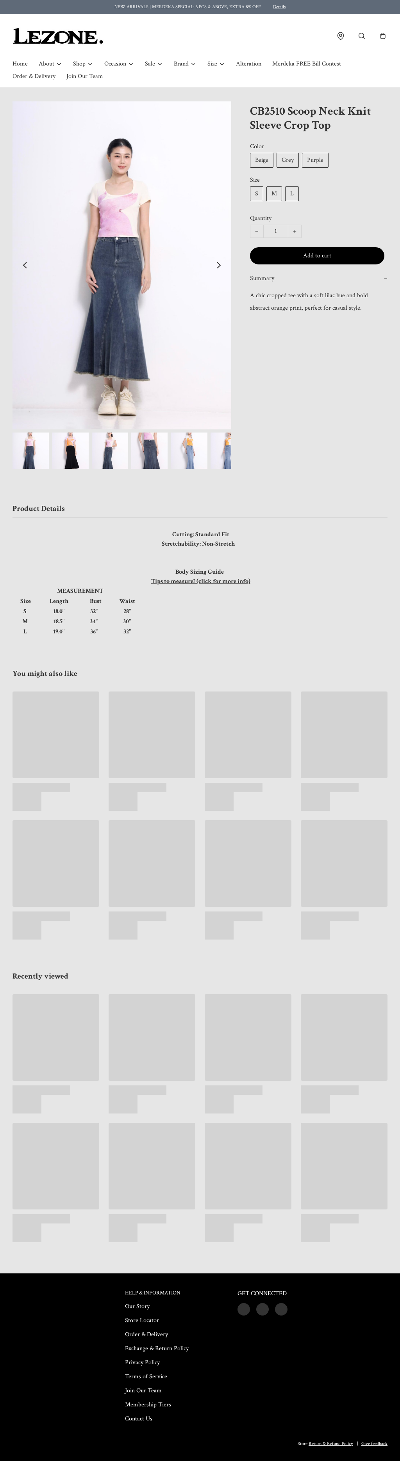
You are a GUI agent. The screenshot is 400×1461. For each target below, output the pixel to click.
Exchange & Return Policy (157, 1348)
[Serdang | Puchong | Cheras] (58, 35)
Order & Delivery (33, 76)
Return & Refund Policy (331, 1444)
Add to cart (317, 256)
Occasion (115, 64)
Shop (79, 64)
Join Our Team (84, 76)
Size (212, 64)
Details (279, 7)
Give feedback (374, 1444)
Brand (181, 64)
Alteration (248, 64)
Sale (150, 64)
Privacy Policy (142, 1362)
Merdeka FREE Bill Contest (306, 64)
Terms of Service (146, 1376)
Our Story (137, 1306)
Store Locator (142, 1320)
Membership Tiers (148, 1405)
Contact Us (138, 1419)
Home (20, 64)
